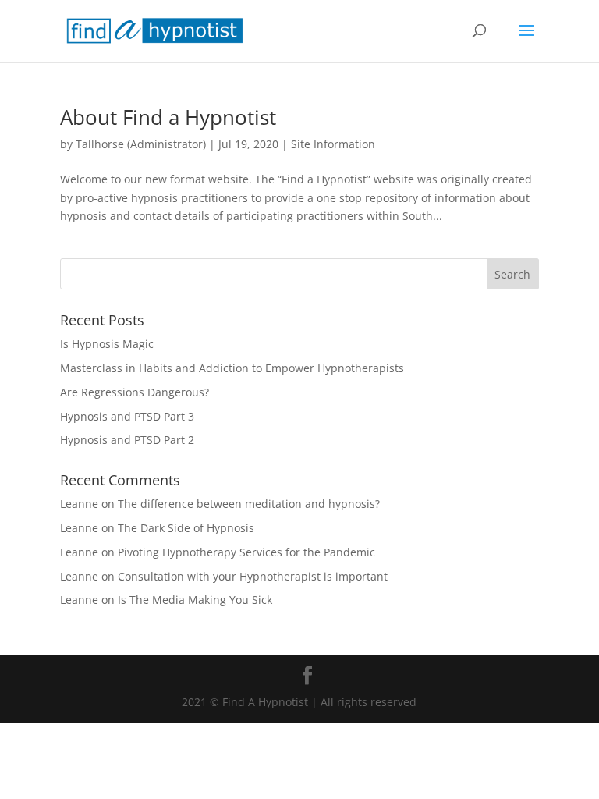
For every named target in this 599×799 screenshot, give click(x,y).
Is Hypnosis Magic (107, 343)
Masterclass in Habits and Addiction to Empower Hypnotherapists (232, 367)
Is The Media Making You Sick (195, 599)
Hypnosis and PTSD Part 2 (127, 439)
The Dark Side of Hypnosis (186, 527)
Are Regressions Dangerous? (134, 392)
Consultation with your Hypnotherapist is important (253, 576)
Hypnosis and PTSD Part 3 (127, 416)
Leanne (79, 503)
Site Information (333, 144)
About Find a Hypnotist (168, 117)
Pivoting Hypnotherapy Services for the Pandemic (246, 552)
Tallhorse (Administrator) (141, 144)
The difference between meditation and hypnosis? (249, 503)
